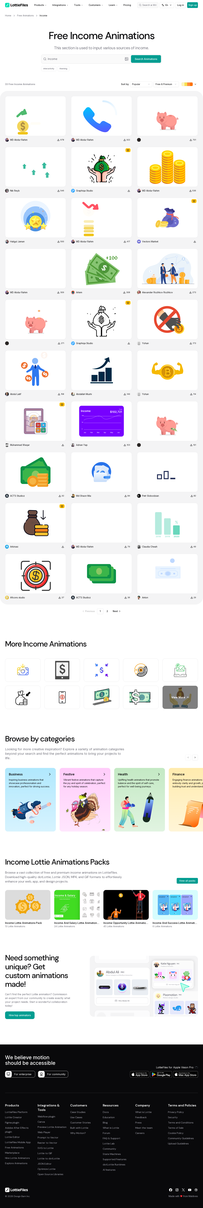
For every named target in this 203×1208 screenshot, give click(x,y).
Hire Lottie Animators (17, 1158)
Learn (112, 5)
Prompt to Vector (48, 1137)
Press (138, 1122)
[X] (183, 1190)
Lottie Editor (12, 1137)
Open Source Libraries (50, 1174)
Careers (139, 1133)
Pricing (127, 5)
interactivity (48, 68)
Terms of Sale (175, 1127)
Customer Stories (80, 1122)
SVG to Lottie (46, 1148)
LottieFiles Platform (16, 1112)
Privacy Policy (176, 1112)
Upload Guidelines (178, 1143)
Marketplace (12, 1152)
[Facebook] (171, 1190)
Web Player (44, 1132)
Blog (105, 1122)
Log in (180, 5)
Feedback (141, 1117)
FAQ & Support (111, 1138)
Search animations (150, 5)
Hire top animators (20, 1015)
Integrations (59, 5)
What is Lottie (111, 1127)
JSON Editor (45, 1163)
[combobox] (141, 84)
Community (109, 1148)
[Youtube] (190, 1190)
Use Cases (76, 1117)
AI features (109, 1169)
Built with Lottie (79, 1127)
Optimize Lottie (47, 1169)
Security (173, 1117)
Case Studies (77, 1112)
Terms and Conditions (180, 1122)
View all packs (187, 880)
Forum (106, 1133)
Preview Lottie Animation (52, 1127)
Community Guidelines (181, 1138)
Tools (77, 5)
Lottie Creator (13, 1117)
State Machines (112, 1154)
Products (39, 5)
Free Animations (14, 1147)
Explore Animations (16, 1163)
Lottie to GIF (45, 1153)
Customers (95, 5)
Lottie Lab (109, 1143)
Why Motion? (78, 1133)
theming (63, 68)
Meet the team (144, 1127)
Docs (106, 1112)
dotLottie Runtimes (114, 1164)
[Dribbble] (196, 1190)
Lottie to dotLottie (49, 1158)
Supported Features (114, 1159)
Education (109, 1117)
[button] (101, 59)
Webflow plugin (46, 1116)
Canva (41, 1121)
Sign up (192, 5)
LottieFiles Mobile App (18, 1142)
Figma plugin (12, 1122)
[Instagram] (177, 1190)
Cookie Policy (175, 1133)
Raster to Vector (47, 1142)
